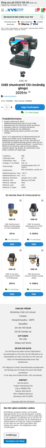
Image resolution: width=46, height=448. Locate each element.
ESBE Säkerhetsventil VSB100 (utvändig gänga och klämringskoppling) (12, 226)
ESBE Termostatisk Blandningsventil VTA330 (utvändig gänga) (34, 226)
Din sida (23, 339)
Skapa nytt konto (23, 343)
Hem (2, 28)
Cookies (23, 316)
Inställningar (11, 435)
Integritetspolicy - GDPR (23, 320)
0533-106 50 (26, 391)
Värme (7, 28)
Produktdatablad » (10, 96)
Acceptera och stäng (15, 441)
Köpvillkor (23, 324)
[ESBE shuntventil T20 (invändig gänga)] (23, 69)
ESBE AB (23, 81)
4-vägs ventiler (23, 28)
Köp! (12, 244)
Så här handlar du (23, 332)
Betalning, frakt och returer (23, 312)
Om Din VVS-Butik (23, 328)
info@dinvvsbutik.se (25, 394)
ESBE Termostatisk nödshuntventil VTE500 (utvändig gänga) (12, 276)
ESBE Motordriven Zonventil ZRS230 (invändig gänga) (34, 276)
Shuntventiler (14, 28)
